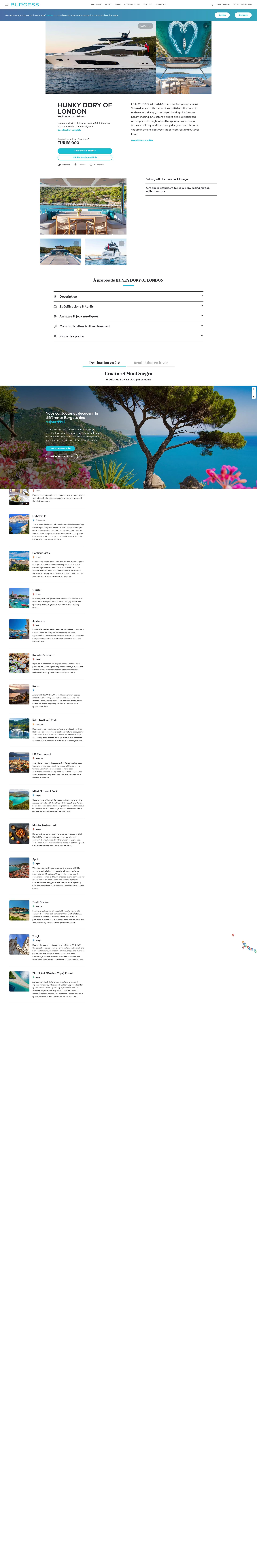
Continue (243, 15)
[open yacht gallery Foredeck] (76, 243)
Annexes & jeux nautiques (78, 316)
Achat (108, 5)
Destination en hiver (151, 362)
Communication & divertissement (85, 326)
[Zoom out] (254, 393)
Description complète (142, 140)
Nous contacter (242, 5)
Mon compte (223, 5)
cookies (49, 15)
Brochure (81, 164)
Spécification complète (69, 130)
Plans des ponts (71, 336)
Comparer (66, 165)
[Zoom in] (254, 389)
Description (68, 296)
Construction (132, 5)
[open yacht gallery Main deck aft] (121, 183)
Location (96, 5)
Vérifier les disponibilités (85, 157)
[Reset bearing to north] (254, 397)
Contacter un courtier (84, 150)
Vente (118, 5)
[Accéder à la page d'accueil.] (25, 5)
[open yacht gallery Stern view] (121, 243)
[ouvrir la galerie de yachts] (206, 26)
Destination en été (104, 362)
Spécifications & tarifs (76, 306)
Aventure (160, 5)
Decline (222, 15)
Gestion (147, 5)
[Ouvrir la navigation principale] (6, 5)
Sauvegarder (99, 164)
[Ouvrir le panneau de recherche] (212, 5)
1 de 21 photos (145, 26)
